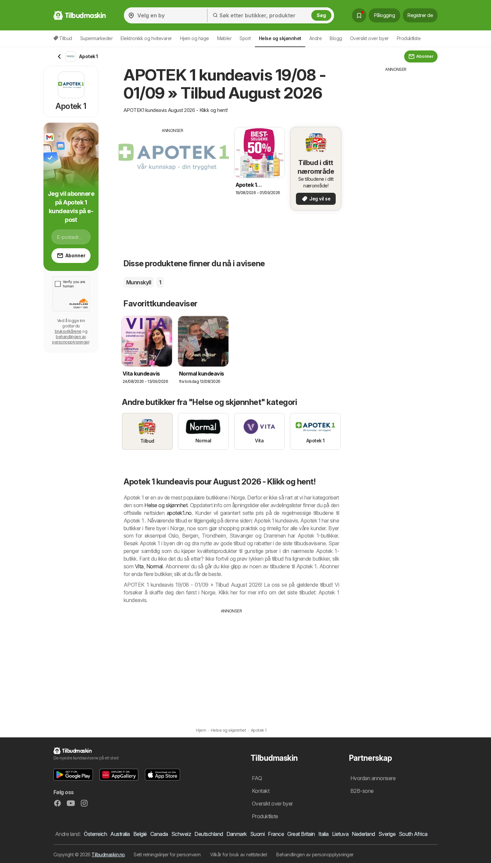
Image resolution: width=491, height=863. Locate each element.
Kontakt (260, 790)
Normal (154, 566)
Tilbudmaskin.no (108, 854)
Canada (159, 834)
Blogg (336, 38)
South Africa (413, 834)
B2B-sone (362, 790)
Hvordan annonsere (372, 778)
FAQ (257, 778)
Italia (323, 834)
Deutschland (208, 834)
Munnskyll (138, 282)
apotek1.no (179, 513)
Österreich (95, 834)
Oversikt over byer (369, 38)
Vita (139, 566)
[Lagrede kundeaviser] (359, 15)
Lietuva (340, 834)
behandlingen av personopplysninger (70, 339)
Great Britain (301, 834)
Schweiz (181, 834)
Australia (120, 834)
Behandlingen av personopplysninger (315, 854)
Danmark (236, 834)
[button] (73, 774)
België (140, 834)
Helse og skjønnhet (165, 505)
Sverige (386, 834)
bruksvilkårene (68, 331)
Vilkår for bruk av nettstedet (238, 854)
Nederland (363, 834)
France (276, 834)
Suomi (257, 834)
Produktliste (409, 38)
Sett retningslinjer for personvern (167, 854)
